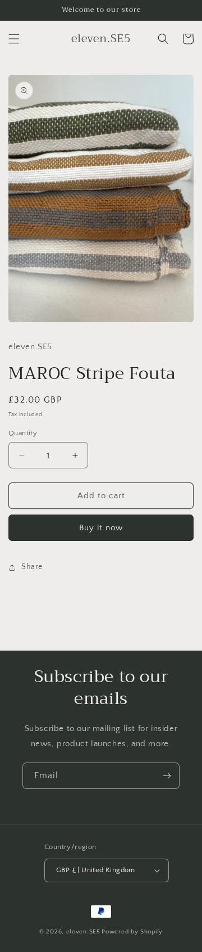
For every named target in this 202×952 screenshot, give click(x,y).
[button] (14, 38)
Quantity (22, 433)
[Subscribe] (166, 775)
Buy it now (101, 528)
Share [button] (32, 566)
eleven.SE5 (83, 931)
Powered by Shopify (132, 931)
